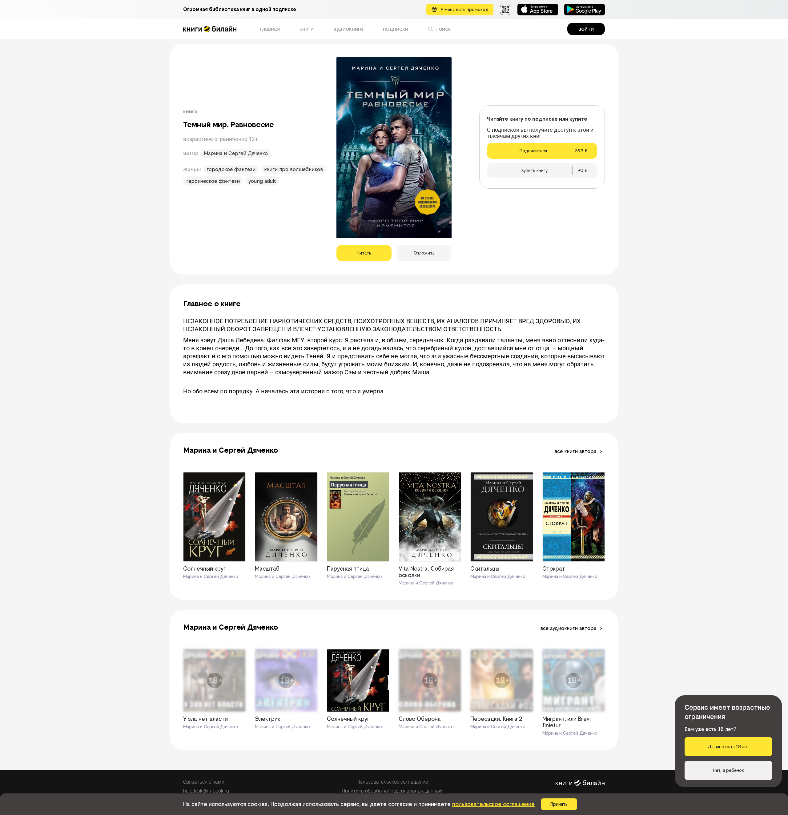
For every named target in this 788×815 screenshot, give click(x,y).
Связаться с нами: (204, 782)
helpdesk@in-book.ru (206, 791)
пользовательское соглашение (493, 804)
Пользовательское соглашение (392, 782)
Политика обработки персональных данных (392, 791)
